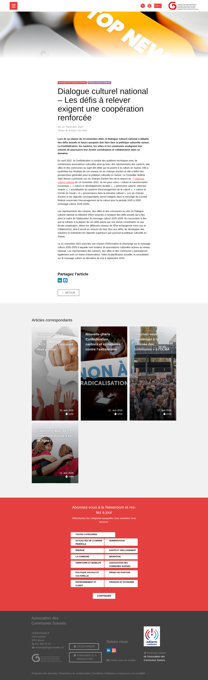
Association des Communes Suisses (72, 82)
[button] (13, 6)
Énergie (79, 550)
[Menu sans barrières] (149, 6)
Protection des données (44, 673)
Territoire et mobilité (88, 563)
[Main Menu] (13, 6)
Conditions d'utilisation (104, 673)
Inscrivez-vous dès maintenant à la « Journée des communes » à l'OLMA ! (151, 344)
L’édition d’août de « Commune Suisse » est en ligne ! (55, 436)
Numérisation (117, 541)
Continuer (104, 595)
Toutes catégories (86, 534)
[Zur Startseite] (183, 6)
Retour (70, 292)
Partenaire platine (156, 653)
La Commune (82, 556)
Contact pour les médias (123, 660)
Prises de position (119, 572)
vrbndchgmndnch (49, 647)
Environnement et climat (85, 584)
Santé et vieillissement (122, 550)
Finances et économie (121, 582)
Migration (115, 556)
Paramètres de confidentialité (74, 673)
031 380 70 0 (42, 644)
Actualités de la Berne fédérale (88, 542)
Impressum (124, 673)
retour (143, 6)
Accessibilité (138, 673)
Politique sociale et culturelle (99, 82)
